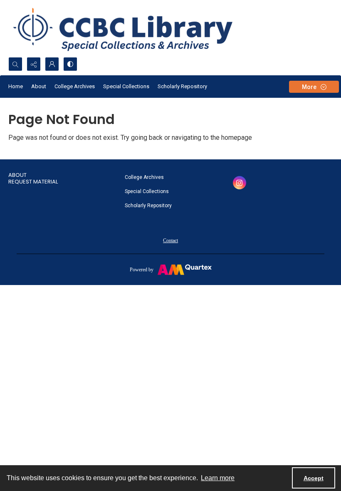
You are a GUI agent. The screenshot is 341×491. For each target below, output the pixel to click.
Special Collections (126, 86)
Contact (170, 240)
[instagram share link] (239, 182)
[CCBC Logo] (132, 28)
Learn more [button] (218, 477)
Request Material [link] (33, 182)
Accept (314, 478)
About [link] (17, 175)
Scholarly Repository (182, 86)
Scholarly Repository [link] (148, 205)
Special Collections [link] (147, 191)
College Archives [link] (144, 177)
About (38, 86)
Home (15, 86)
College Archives (74, 86)
